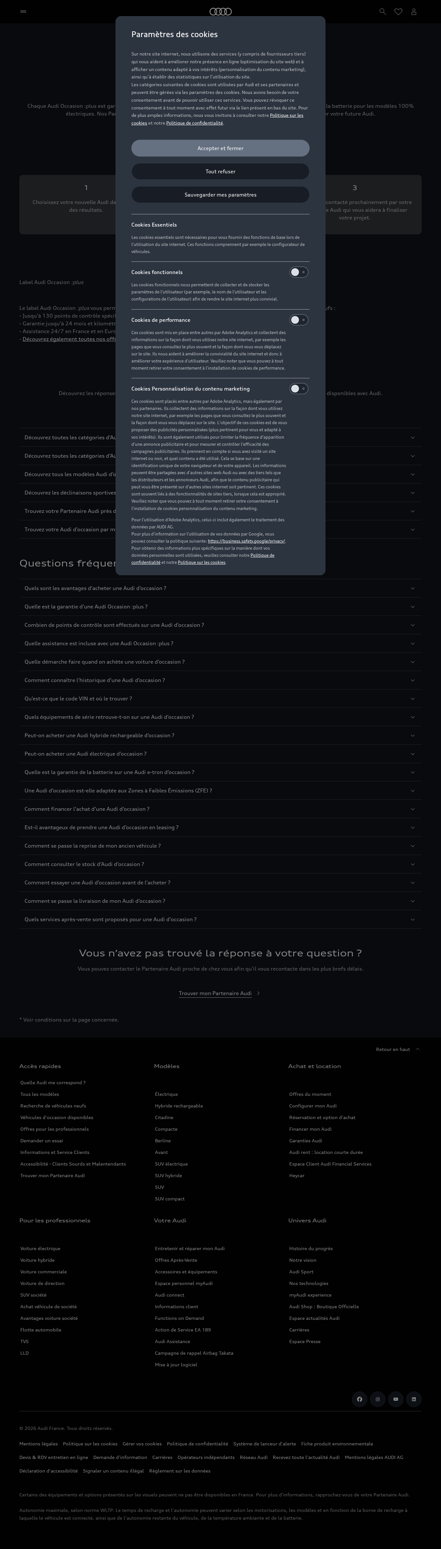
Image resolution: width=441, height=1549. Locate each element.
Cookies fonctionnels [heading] (157, 272)
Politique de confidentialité (194, 123)
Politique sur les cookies (201, 562)
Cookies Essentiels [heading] (154, 224)
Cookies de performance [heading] (160, 320)
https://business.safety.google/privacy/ (246, 541)
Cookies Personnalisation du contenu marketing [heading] (190, 388)
